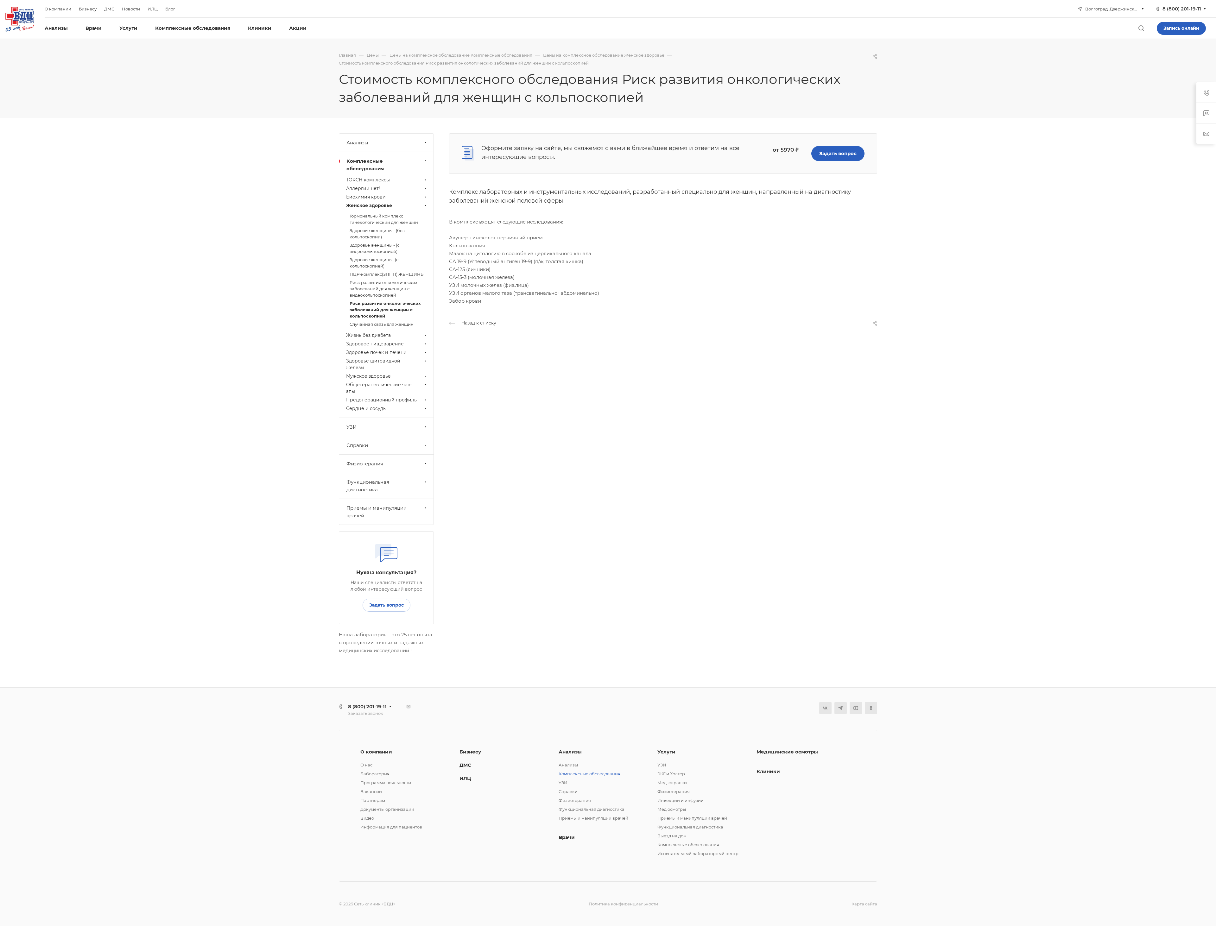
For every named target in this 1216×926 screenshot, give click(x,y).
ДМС (465, 765)
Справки (357, 445)
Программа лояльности (385, 782)
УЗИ (351, 427)
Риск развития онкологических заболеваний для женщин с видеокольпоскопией (383, 289)
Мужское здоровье (368, 376)
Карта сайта (864, 903)
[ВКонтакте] (825, 708)
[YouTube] (856, 708)
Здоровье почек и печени (376, 352)
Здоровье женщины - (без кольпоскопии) (377, 233)
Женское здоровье (369, 205)
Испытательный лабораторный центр (697, 853)
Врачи (567, 837)
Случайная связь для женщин (382, 324)
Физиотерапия (364, 464)
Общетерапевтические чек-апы (379, 388)
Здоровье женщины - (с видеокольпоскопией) (374, 248)
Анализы (357, 143)
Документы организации (387, 809)
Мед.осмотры (671, 809)
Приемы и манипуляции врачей (376, 512)
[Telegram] (840, 708)
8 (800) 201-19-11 (1181, 9)
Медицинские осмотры (787, 752)
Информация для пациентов (391, 826)
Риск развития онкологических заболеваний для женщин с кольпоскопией (385, 309)
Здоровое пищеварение (375, 344)
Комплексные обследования (365, 165)
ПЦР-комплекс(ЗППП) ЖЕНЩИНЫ (387, 274)
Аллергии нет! (363, 188)
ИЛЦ (465, 778)
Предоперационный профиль (381, 400)
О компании (376, 752)
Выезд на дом (672, 835)
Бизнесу (470, 752)
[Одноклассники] (871, 708)
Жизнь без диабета (368, 335)
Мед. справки (672, 782)
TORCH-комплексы (368, 180)
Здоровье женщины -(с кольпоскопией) (374, 262)
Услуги (666, 752)
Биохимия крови (366, 197)
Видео (367, 818)
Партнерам (372, 800)
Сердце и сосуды (366, 408)
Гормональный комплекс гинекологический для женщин (384, 219)
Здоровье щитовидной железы (373, 364)
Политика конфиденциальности (623, 903)
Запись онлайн (1181, 28)
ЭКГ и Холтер (671, 773)
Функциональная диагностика (367, 486)
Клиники (768, 771)
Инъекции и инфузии (680, 800)
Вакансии (371, 791)
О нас (366, 764)
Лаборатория (375, 773)
